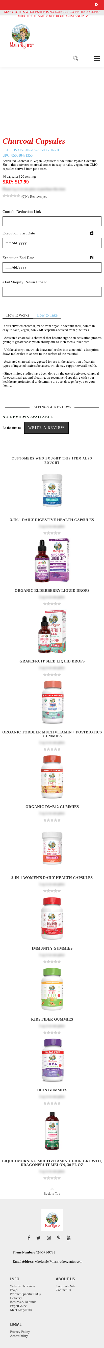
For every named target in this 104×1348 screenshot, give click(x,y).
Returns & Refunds (23, 1302)
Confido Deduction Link (22, 212)
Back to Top (52, 1193)
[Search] (76, 58)
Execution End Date (18, 258)
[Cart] (86, 58)
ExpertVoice (18, 1306)
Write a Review (46, 428)
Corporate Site (65, 1286)
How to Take (47, 315)
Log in (43, 526)
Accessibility (19, 1336)
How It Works (17, 315)
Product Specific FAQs (25, 1294)
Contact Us (63, 1290)
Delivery (16, 1298)
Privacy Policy (20, 1332)
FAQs (13, 1290)
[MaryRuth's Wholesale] (21, 36)
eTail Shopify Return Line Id (25, 282)
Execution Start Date (19, 233)
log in (16, 189)
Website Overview (22, 1286)
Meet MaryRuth (21, 1310)
